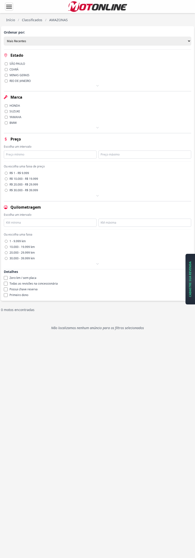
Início (10, 20)
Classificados (32, 20)
